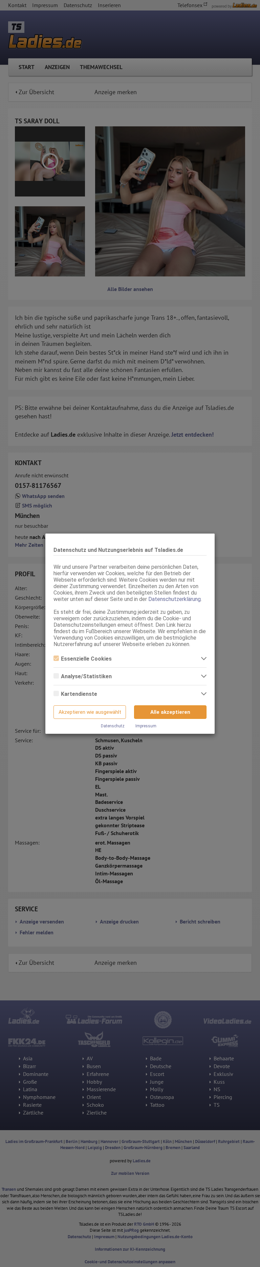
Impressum (145, 726)
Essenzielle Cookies (86, 659)
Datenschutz (113, 726)
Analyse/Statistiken (86, 676)
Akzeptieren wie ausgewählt (90, 712)
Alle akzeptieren (170, 712)
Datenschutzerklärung (174, 599)
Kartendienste (79, 694)
